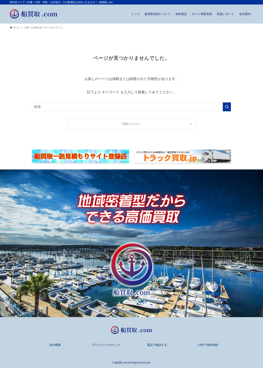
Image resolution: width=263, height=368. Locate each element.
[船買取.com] (33, 14)
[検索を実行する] (227, 106)
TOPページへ (131, 124)
